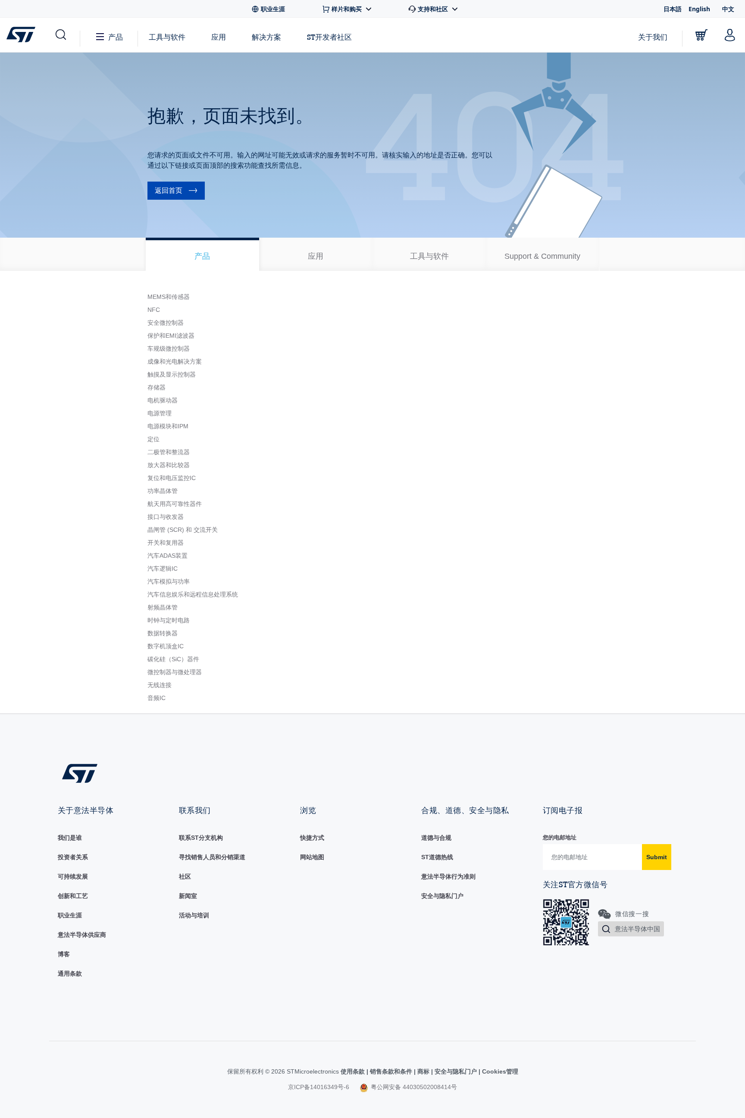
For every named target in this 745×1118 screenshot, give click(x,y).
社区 (185, 876)
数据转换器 (162, 633)
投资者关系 (73, 857)
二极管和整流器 (168, 452)
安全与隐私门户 (442, 895)
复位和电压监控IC (171, 477)
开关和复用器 (165, 542)
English (699, 9)
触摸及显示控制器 (171, 374)
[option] (202, 254)
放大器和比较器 (168, 465)
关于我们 (652, 36)
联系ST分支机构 (201, 837)
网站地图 (312, 857)
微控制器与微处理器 (174, 672)
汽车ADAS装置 (167, 555)
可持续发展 (73, 876)
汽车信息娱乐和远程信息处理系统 (192, 594)
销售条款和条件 (391, 1071)
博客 (64, 954)
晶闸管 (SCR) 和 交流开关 (182, 529)
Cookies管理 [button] (499, 1071)
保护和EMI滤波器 (170, 335)
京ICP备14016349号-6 (318, 1086)
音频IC (156, 697)
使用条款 (353, 1071)
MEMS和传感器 (168, 296)
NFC (153, 309)
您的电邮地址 (559, 837)
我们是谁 (70, 837)
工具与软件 (167, 36)
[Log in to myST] (729, 35)
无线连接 (159, 684)
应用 (218, 36)
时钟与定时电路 (168, 620)
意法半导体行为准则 (448, 876)
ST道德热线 (437, 857)
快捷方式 (312, 837)
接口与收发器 (165, 516)
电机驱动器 (162, 400)
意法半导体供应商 (82, 934)
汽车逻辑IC (162, 568)
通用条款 (70, 973)
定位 (153, 439)
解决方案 (266, 36)
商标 (423, 1071)
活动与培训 (194, 915)
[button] (60, 35)
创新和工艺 (73, 895)
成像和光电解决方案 (174, 361)
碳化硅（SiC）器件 (173, 659)
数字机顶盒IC (165, 646)
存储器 (156, 387)
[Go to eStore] (701, 35)
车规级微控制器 (168, 348)
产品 (115, 36)
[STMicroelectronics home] (22, 34)
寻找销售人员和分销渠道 (212, 857)
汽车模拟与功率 (168, 581)
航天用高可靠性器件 (174, 503)
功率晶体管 (162, 490)
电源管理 (159, 413)
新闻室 (188, 895)
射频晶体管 (162, 607)
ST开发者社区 (329, 37)
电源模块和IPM (167, 426)
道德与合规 (436, 837)
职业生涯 (70, 915)
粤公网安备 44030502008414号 (413, 1086)
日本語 (673, 9)
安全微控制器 (165, 322)
